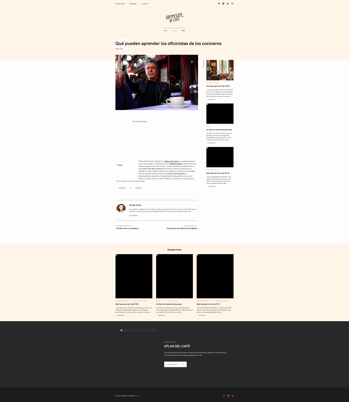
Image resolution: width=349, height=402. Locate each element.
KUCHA (137, 396)
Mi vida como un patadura (128, 228)
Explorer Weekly (212, 83)
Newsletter (133, 4)
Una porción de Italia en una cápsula (181, 228)
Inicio (165, 30)
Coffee (174, 30)
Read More (211, 99)
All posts (133, 215)
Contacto (145, 4)
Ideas (183, 30)
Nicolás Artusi (119, 4)
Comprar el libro (172, 364)
